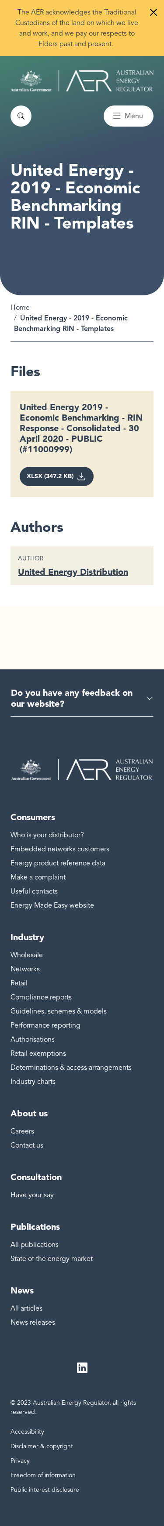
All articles (26, 1308)
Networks (25, 969)
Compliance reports (41, 997)
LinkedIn (82, 1368)
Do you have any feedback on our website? (72, 698)
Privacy (20, 1460)
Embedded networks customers (59, 849)
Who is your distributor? (47, 835)
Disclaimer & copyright (41, 1446)
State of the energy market (51, 1258)
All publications (34, 1244)
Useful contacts (34, 891)
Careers (22, 1131)
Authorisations (32, 1039)
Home (20, 307)
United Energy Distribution (73, 572)
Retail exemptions (38, 1053)
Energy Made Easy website (52, 905)
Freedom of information (43, 1475)
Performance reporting (45, 1025)
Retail (19, 983)
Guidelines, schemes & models (58, 1011)
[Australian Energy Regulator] (82, 80)
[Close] (153, 12)
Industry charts (33, 1081)
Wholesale (26, 955)
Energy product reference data (57, 863)
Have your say (32, 1195)
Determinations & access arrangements (71, 1067)
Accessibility (27, 1431)
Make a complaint (38, 877)
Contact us (26, 1145)
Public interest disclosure (44, 1489)
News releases (32, 1322)
